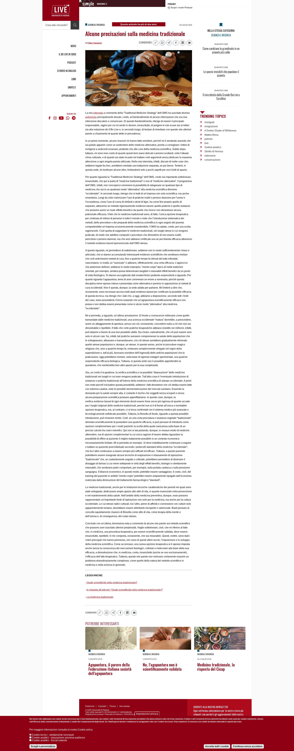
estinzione (210, 155)
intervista (98, 113)
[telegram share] (169, 43)
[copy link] (155, 43)
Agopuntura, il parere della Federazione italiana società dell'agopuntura (109, 669)
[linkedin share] (182, 43)
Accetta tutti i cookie (217, 746)
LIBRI (73, 79)
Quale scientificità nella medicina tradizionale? (112, 582)
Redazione (89, 706)
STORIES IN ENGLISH (66, 71)
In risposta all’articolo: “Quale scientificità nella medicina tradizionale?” (125, 590)
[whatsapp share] (162, 43)
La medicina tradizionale (100, 597)
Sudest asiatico (212, 147)
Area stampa (124, 706)
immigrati (209, 122)
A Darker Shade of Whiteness (220, 130)
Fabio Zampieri (94, 43)
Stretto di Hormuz (213, 151)
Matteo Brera (211, 135)
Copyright (102, 706)
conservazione (212, 160)
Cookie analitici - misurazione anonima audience (58, 737)
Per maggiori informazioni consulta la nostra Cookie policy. (61, 729)
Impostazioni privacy (147, 714)
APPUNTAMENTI (69, 95)
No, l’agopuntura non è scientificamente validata (162, 667)
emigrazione (211, 126)
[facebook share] (176, 43)
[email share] (189, 43)
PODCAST (71, 62)
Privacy (113, 706)
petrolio (208, 139)
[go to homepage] (60, 10)
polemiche (91, 117)
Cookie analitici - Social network (49, 740)
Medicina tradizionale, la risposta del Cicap (216, 667)
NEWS (73, 46)
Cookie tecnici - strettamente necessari (53, 735)
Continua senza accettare (247, 746)
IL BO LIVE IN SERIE (67, 54)
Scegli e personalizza (43, 746)
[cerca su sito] (75, 25)
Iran (206, 143)
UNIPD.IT (72, 87)
